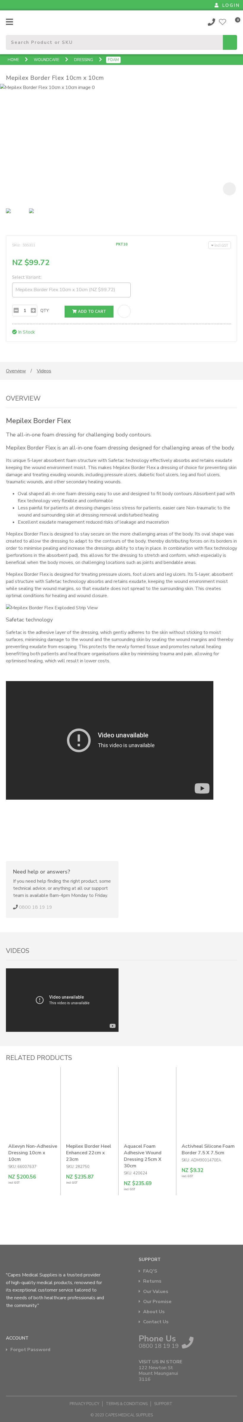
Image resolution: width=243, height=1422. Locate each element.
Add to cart (91, 311)
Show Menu (9, 22)
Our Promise (157, 1302)
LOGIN (231, 5)
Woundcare (46, 60)
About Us (154, 1312)
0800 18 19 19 (211, 22)
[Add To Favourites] (124, 311)
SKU (15, 245)
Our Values (155, 1292)
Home (13, 60)
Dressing (83, 60)
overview (16, 371)
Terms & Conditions (127, 1404)
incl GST (221, 245)
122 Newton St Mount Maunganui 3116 (158, 1373)
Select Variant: (26, 277)
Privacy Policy (84, 1404)
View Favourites (222, 22)
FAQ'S (150, 1271)
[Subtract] (16, 310)
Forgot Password (30, 1350)
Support (163, 1404)
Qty (44, 310)
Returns (152, 1281)
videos (44, 371)
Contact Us (156, 1322)
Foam (113, 60)
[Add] (33, 310)
